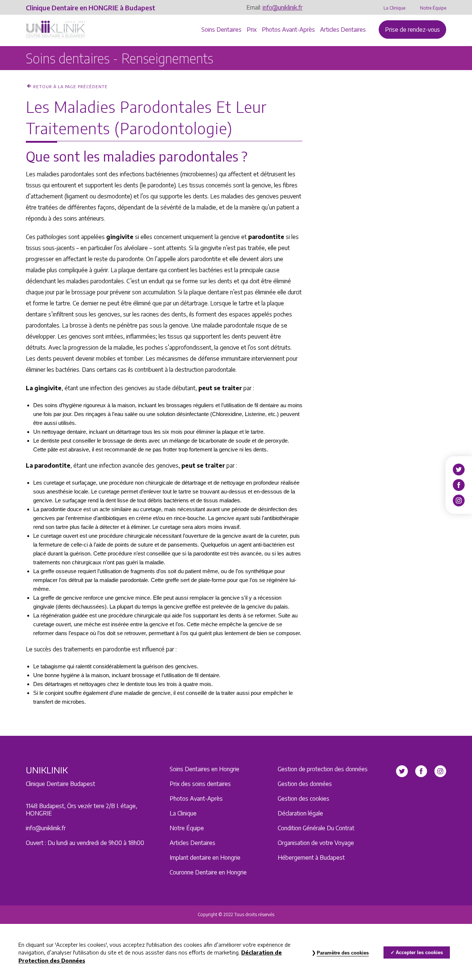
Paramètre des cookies (343, 953)
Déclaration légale (300, 813)
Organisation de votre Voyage (316, 842)
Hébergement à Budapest (311, 857)
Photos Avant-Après (288, 29)
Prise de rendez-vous (412, 29)
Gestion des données (305, 783)
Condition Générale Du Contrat (316, 828)
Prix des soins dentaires (200, 783)
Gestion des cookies (303, 798)
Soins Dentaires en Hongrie (204, 769)
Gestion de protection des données (323, 769)
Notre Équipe (433, 8)
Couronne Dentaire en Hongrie (208, 872)
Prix (252, 29)
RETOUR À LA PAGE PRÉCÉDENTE (70, 86)
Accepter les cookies (419, 952)
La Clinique (394, 8)
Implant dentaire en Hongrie (205, 857)
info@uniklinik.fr (282, 7)
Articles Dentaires (343, 29)
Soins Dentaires (221, 29)
